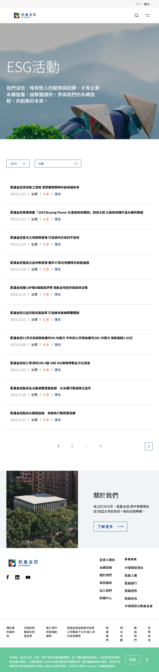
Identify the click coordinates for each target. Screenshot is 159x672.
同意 (132, 659)
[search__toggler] (137, 15)
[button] (138, 3)
